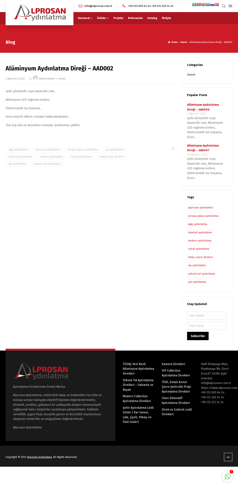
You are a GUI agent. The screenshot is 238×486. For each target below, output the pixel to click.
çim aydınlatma (114, 149)
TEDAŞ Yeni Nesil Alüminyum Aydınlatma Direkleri (138, 368)
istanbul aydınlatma (20, 156)
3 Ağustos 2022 (15, 78)
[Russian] (212, 4)
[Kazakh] (208, 4)
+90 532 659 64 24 (139, 5)
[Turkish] (217, 4)
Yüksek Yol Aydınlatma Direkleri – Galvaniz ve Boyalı (138, 384)
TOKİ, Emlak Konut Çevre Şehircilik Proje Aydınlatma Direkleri (176, 386)
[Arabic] (194, 4)
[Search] (224, 6)
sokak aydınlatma (81, 156)
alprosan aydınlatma (47, 149)
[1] (228, 478)
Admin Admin (47, 78)
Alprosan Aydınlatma (39, 457)
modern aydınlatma (51, 156)
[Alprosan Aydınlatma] (39, 12)
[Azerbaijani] (199, 4)
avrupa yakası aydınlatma (82, 149)
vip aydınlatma (17, 163)
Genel (61, 78)
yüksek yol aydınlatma (47, 163)
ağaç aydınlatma (18, 149)
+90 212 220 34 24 (162, 5)
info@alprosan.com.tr (98, 5)
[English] (203, 4)
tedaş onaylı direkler (111, 156)
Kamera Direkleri (173, 364)
